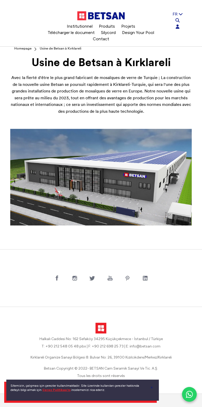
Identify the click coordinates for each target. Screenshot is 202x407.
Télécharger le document (71, 32)
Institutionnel (80, 26)
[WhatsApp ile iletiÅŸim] (189, 394)
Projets (128, 26)
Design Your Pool (138, 32)
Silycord (108, 32)
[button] (24, 177)
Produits (107, 26)
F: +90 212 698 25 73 (106, 346)
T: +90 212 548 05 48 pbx (64, 346)
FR (176, 14)
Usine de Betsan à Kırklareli (60, 48)
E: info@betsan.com (143, 346)
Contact (101, 38)
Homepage (23, 48)
